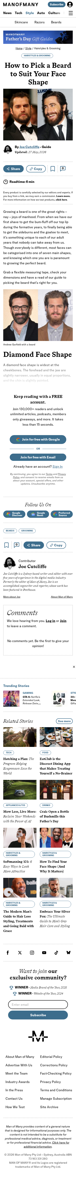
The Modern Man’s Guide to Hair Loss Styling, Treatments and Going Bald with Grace (18, 921)
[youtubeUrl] (44, 953)
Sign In (57, 466)
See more (64, 721)
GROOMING (27, 530)
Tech (18, 13)
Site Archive (49, 1107)
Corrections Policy (53, 1065)
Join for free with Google (41, 439)
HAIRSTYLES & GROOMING (37, 55)
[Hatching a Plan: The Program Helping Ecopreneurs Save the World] (19, 737)
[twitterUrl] (20, 953)
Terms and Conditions (56, 1090)
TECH (8, 752)
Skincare (21, 22)
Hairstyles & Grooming (47, 48)
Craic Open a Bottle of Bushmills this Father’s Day (54, 816)
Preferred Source (64, 514)
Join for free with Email (38, 457)
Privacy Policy (50, 1082)
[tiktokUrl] (56, 953)
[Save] (52, 169)
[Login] (70, 4)
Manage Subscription (56, 1098)
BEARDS (10, 530)
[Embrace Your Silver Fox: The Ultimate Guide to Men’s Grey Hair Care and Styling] (56, 888)
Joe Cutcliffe (29, 147)
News (7, 13)
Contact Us (13, 1098)
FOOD (45, 752)
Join (63, 621)
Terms (49, 474)
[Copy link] (67, 135)
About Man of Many (62, 596)
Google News (41, 514)
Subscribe (56, 4)
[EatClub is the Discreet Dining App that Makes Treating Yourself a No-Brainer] (56, 737)
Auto (41, 13)
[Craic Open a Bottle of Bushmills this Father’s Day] (56, 790)
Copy (38, 169)
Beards (56, 22)
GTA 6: (34, 701)
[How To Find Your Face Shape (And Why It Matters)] (56, 838)
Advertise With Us (18, 1065)
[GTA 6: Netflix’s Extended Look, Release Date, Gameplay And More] (11, 699)
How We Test (15, 1107)
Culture (54, 13)
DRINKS (46, 805)
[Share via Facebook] (67, 109)
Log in (50, 621)
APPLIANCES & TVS (15, 805)
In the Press (14, 1090)
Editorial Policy (51, 1057)
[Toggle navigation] (70, 13)
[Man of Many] (38, 1036)
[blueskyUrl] (68, 953)
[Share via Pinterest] (67, 126)
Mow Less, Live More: (19, 816)
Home (19, 48)
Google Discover (17, 514)
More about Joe (11, 596)
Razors (39, 22)
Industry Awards (17, 1082)
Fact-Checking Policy (56, 1073)
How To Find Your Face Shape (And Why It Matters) (53, 866)
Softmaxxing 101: (17, 866)
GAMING (28, 692)
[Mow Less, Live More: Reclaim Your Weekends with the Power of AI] (19, 790)
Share (15, 169)
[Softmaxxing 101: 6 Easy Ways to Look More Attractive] (19, 838)
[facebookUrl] (8, 953)
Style (30, 13)
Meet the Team (16, 1073)
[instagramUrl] (32, 953)
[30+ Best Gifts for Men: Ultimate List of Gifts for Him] (59, 699)
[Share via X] (67, 117)
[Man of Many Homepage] (20, 4)
